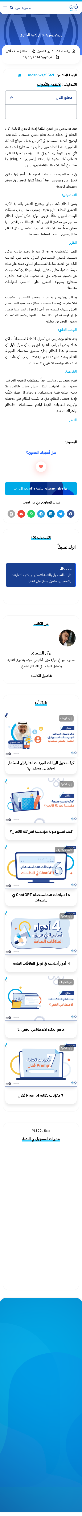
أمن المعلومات (65, 982)
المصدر (73, 420)
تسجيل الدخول (22, 8)
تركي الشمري (41, 653)
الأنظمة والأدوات (49, 84)
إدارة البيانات (66, 718)
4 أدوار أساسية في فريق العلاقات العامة (41, 963)
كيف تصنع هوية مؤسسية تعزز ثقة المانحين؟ (41, 831)
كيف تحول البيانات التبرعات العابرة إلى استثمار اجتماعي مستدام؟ (41, 765)
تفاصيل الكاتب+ (41, 675)
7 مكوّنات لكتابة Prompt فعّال (41, 1095)
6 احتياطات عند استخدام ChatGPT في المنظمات (41, 897)
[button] (5, 8)
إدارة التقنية (66, 784)
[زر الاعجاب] (41, 466)
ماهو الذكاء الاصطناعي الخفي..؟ (41, 1029)
